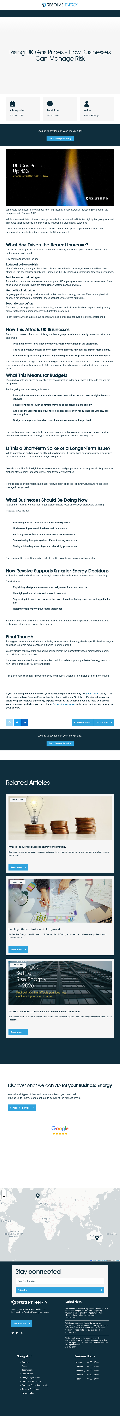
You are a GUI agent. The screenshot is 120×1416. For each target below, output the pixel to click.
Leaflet (94, 1260)
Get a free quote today (60, 138)
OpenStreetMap (102, 1260)
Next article (102, 722)
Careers (25, 1362)
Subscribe (22, 1290)
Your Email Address (27, 1281)
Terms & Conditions (30, 1389)
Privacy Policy (28, 1393)
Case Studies (27, 1374)
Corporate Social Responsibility (35, 1385)
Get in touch (20, 1323)
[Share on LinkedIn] (24, 722)
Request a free (64, 704)
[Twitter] (12, 1333)
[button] (38, 1196)
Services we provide (20, 1108)
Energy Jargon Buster (31, 1377)
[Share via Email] (9, 722)
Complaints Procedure (31, 1381)
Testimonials (27, 1370)
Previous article (84, 722)
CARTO (117, 1260)
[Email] (22, 1333)
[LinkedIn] (17, 1333)
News (24, 1366)
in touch (92, 693)
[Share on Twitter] (17, 722)
